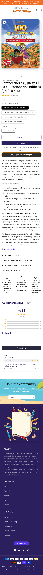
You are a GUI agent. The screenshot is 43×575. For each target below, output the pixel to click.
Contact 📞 (8, 504)
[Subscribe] (33, 397)
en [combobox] (30, 303)
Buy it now (21, 143)
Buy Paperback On (18, 154)
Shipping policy (21, 569)
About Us (7, 491)
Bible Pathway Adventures (14, 566)
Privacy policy (37, 566)
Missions (7, 495)
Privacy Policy (8, 526)
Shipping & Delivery (10, 517)
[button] (2, 10)
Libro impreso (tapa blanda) (13, 117)
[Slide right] (26, 77)
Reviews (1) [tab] (7, 333)
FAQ (5, 486)
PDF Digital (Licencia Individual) (15, 107)
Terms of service (10, 569)
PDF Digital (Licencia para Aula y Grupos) (18, 112)
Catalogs (7, 535)
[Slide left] (17, 77)
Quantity (4, 126)
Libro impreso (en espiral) (13, 121)
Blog (5, 500)
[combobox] (4, 341)
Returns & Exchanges (11, 522)
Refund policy (27, 566)
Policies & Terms (9, 531)
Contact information (33, 569)
